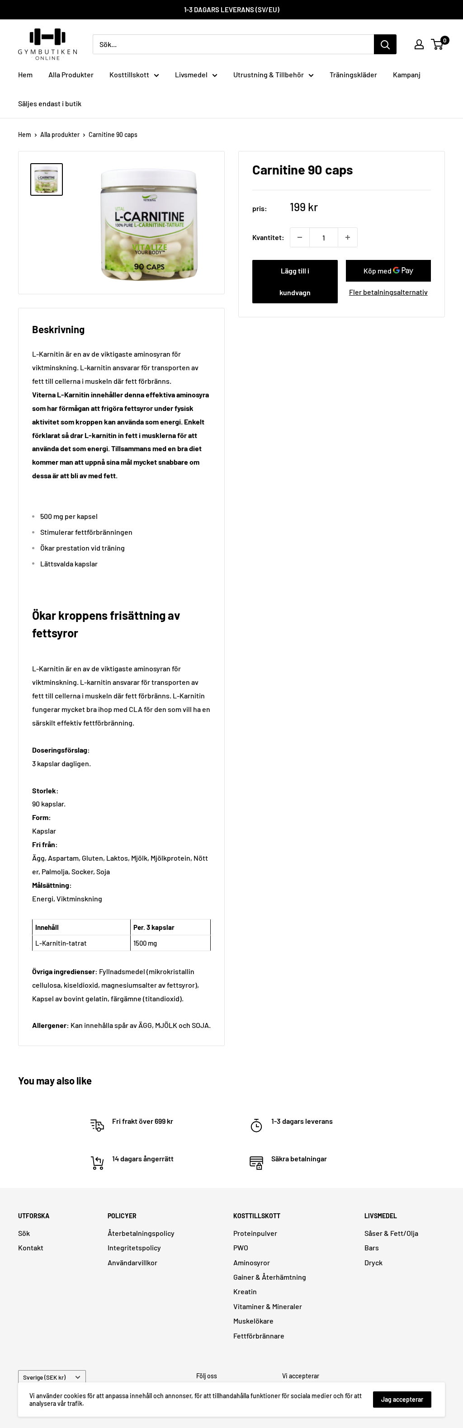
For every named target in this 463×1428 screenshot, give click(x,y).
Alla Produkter (71, 74)
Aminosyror (251, 1262)
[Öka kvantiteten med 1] (347, 237)
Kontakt (30, 1247)
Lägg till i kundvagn (295, 281)
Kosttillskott (129, 74)
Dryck (373, 1262)
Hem (25, 74)
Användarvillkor (132, 1262)
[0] (437, 44)
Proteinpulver (255, 1233)
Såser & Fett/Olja (391, 1233)
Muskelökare (253, 1320)
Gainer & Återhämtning (269, 1276)
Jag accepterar (402, 1399)
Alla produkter (60, 134)
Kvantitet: (268, 237)
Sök (24, 1233)
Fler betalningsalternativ (388, 291)
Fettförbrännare (258, 1335)
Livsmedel (191, 74)
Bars (371, 1247)
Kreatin (245, 1291)
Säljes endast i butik (49, 103)
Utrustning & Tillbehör (268, 74)
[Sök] (385, 44)
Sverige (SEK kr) (44, 1377)
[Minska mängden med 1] (299, 237)
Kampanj (406, 74)
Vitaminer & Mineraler (267, 1306)
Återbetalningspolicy (141, 1233)
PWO (240, 1247)
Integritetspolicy (134, 1247)
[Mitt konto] (419, 44)
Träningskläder (353, 74)
